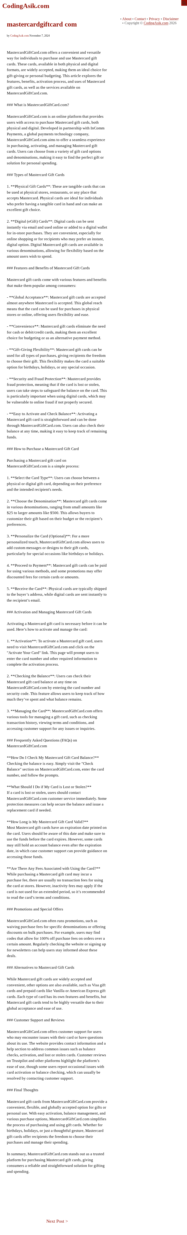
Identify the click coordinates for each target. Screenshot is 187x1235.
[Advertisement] (57, 1190)
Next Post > (57, 1221)
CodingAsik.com (25, 5)
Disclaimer (171, 19)
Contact (140, 19)
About (126, 19)
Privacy (154, 19)
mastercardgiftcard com (42, 24)
